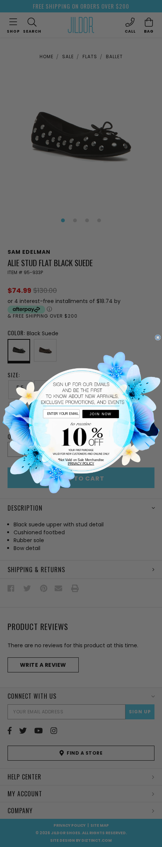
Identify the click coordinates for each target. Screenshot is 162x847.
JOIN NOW (101, 414)
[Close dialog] (158, 337)
